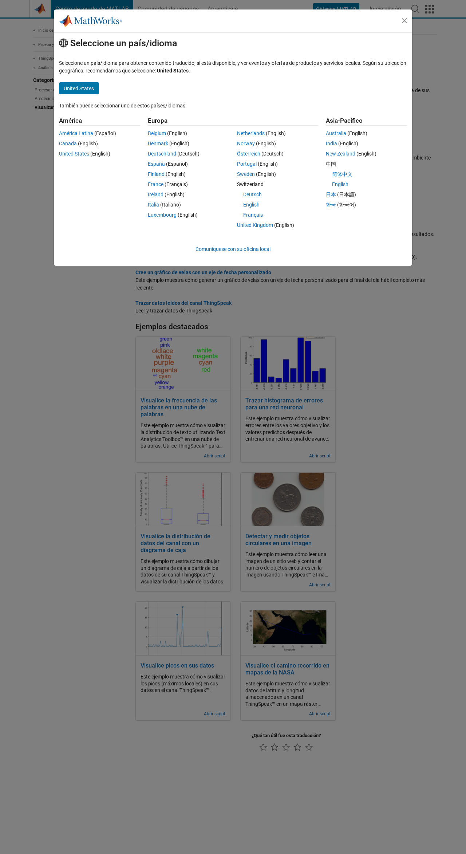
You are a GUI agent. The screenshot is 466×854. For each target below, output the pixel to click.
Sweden (246, 174)
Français (253, 215)
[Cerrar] (404, 21)
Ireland (155, 194)
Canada (68, 143)
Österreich (248, 154)
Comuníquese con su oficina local (233, 249)
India (331, 143)
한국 (331, 205)
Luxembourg (162, 215)
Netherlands (251, 133)
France (155, 184)
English (251, 205)
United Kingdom (255, 225)
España (156, 164)
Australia (336, 133)
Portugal (247, 164)
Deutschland (162, 154)
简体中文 (342, 174)
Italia (153, 205)
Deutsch (252, 194)
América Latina (76, 133)
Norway (246, 143)
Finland (156, 174)
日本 (331, 194)
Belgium (157, 133)
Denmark (158, 143)
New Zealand (340, 154)
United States (74, 154)
